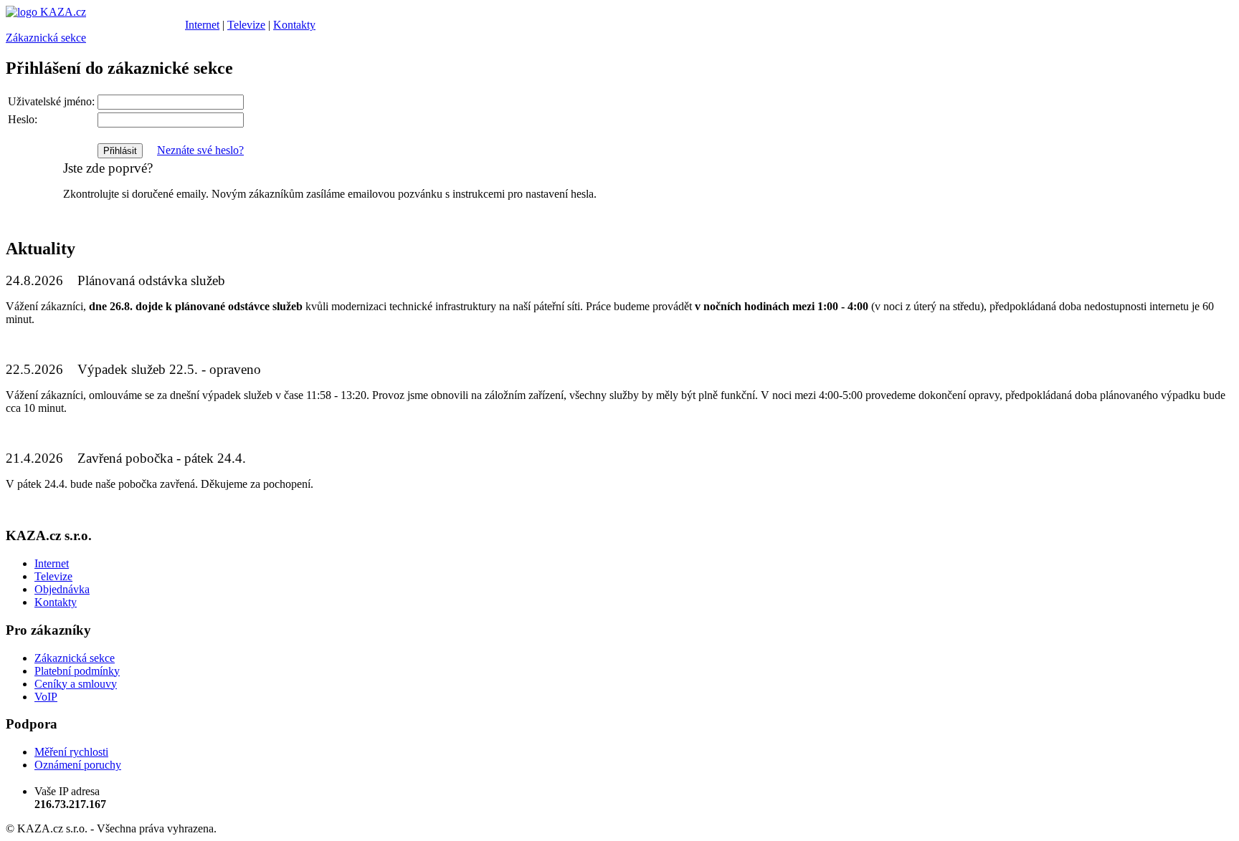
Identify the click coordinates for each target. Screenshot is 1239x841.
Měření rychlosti (71, 752)
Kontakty (294, 25)
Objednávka (62, 589)
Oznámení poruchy (77, 765)
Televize (246, 25)
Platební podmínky (77, 671)
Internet (202, 25)
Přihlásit (120, 150)
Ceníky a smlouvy (75, 684)
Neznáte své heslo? (200, 150)
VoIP (45, 697)
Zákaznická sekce (46, 38)
